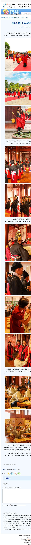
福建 (25, 4)
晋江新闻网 (11, 17)
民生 (29, 7)
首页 (24, 13)
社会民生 (23, 17)
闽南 (29, 4)
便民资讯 (28, 13)
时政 (25, 7)
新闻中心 (17, 17)
